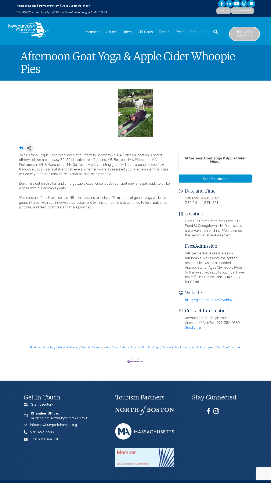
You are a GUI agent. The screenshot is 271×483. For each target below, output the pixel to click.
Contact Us (198, 32)
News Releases (68, 347)
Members (93, 32)
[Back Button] (21, 149)
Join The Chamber (228, 347)
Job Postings (150, 347)
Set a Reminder (215, 178)
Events (164, 32)
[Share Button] (29, 148)
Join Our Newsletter (75, 5)
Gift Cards (145, 32)
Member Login (26, 5)
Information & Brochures (196, 347)
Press (180, 32)
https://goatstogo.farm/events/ (208, 300)
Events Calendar (92, 347)
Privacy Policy (49, 5)
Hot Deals (112, 347)
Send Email (193, 327)
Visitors (111, 32)
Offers (127, 32)
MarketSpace (130, 347)
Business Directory (42, 347)
